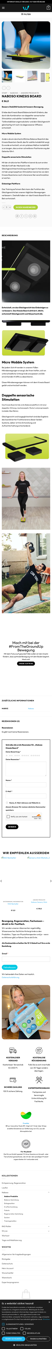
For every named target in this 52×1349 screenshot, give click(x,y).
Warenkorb (7, 1277)
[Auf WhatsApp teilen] (17, 216)
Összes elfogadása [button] (13, 1339)
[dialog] (26, 1324)
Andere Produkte (30, 93)
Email (5, 953)
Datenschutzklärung (10, 977)
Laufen (5, 1187)
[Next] (49, 77)
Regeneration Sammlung (13, 1214)
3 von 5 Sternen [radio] (16, 755)
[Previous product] (8, 88)
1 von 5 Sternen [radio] (6, 755)
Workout (5, 1235)
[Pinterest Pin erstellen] (35, 216)
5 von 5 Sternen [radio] (35, 755)
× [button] (49, 1302)
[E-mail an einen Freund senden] (30, 216)
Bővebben (46, 1319)
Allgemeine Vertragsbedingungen (16, 1254)
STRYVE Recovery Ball (19, 902)
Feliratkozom (10, 967)
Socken (7, 1217)
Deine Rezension (13, 759)
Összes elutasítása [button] (38, 1339)
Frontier (26, 1123)
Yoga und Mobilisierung (12, 1240)
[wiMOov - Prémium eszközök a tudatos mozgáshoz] (26, 8)
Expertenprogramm (10, 1282)
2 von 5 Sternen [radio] (10, 755)
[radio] (38, 889)
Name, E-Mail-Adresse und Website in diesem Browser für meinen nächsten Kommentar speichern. (25, 806)
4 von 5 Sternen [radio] (25, 755)
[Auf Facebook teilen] (22, 216)
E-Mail (9, 791)
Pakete (7, 1210)
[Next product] (4, 88)
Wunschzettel (7, 1273)
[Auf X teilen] (26, 216)
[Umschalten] (48, 1192)
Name (9, 780)
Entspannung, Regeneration (14, 1183)
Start (4, 93)
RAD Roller (6, 1226)
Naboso (14, 93)
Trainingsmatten (10, 1221)
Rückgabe (6, 1259)
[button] (3, 8)
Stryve (4, 1231)
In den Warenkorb (25, 207)
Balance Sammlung (11, 1200)
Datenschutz (7, 1263)
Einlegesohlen (9, 1203)
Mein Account (8, 1268)
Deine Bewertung (13, 752)
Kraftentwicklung (10, 1207)
